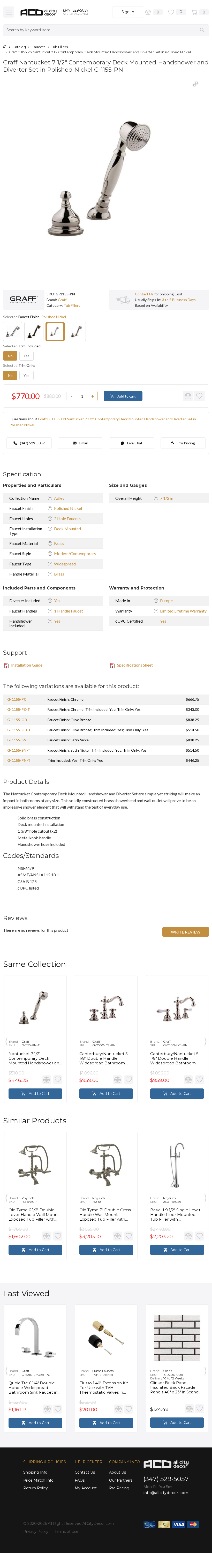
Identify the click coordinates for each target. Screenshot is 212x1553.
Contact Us (144, 294)
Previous (6, 1040)
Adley (59, 498)
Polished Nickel (68, 508)
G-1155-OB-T (19, 730)
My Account (86, 1488)
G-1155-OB (17, 720)
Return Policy (35, 1488)
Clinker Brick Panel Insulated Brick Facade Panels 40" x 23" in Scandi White (174, 1387)
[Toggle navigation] (8, 12)
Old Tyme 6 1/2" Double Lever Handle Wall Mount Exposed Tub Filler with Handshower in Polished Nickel (34, 1215)
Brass (59, 543)
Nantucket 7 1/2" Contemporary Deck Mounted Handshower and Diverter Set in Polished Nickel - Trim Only (35, 1058)
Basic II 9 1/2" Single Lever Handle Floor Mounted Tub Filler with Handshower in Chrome (175, 1215)
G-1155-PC (16, 699)
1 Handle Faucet (68, 610)
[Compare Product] (188, 396)
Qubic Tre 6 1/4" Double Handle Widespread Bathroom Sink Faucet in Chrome (33, 1388)
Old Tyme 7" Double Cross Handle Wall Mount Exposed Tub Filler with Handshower (105, 1215)
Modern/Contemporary (75, 553)
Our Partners (120, 1480)
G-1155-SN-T (18, 750)
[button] (195, 84)
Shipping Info (35, 1472)
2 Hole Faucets (67, 518)
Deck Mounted (67, 528)
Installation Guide (26, 664)
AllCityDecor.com (98, 1523)
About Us (117, 1472)
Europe (166, 600)
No (10, 356)
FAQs (80, 1480)
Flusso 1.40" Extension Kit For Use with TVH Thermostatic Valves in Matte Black (103, 1388)
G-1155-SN (16, 740)
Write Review (185, 931)
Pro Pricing (186, 443)
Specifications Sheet (134, 664)
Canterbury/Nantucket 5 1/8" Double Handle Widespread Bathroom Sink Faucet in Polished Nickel (103, 1058)
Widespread (65, 563)
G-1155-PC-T (18, 709)
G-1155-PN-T (19, 760)
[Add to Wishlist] (199, 396)
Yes (26, 356)
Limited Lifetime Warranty (183, 610)
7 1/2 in (166, 498)
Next (205, 1040)
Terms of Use (66, 1531)
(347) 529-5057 (76, 10)
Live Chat (134, 443)
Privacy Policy (35, 1531)
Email (83, 443)
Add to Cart (38, 1093)
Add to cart (126, 396)
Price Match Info (38, 1480)
